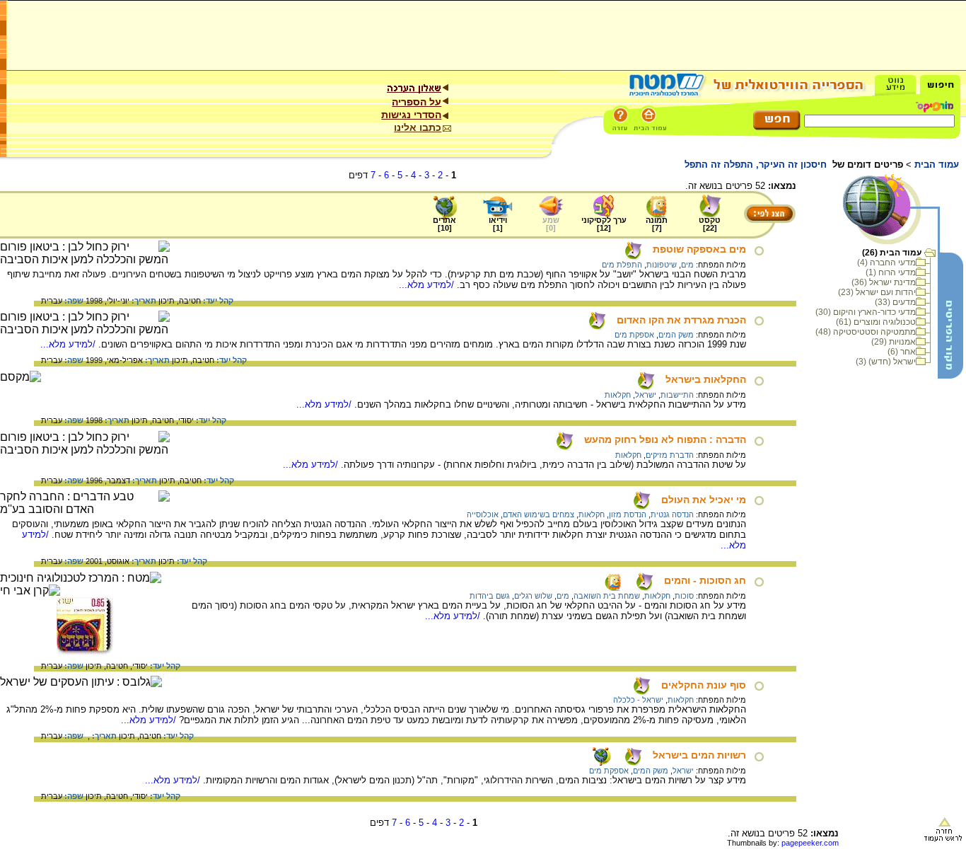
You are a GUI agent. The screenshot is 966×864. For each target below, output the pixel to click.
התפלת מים (622, 264)
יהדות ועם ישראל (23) (877, 292)
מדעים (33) (895, 302)
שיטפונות (661, 264)
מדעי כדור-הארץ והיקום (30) (865, 312)
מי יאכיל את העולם (703, 499)
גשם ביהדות (490, 596)
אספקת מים (634, 334)
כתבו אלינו (417, 127)
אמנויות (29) (893, 342)
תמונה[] (657, 224)
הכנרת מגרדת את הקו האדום (681, 320)
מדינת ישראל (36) (883, 282)
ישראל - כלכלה (638, 700)
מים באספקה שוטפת (699, 249)
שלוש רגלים (533, 596)
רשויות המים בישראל (699, 755)
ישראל (645, 395)
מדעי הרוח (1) (891, 272)
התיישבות (677, 395)
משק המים (676, 334)
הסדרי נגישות (411, 114)
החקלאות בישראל (705, 379)
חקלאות (618, 395)
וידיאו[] (498, 224)
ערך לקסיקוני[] (604, 224)
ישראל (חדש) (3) (886, 362)
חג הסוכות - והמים (705, 580)
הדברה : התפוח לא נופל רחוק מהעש (665, 439)
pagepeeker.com (810, 843)
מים (687, 264)
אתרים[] (444, 224)
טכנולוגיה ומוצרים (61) (876, 322)
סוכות (684, 596)
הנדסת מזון (627, 514)
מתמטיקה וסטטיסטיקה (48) (865, 332)
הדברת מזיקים (670, 455)
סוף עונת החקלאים (703, 685)
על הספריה (416, 102)
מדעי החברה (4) (886, 262)
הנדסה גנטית (672, 514)
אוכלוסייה (483, 514)
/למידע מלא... (428, 285)
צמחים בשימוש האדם (538, 514)
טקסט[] (710, 224)
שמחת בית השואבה (607, 596)
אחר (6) (902, 352)
